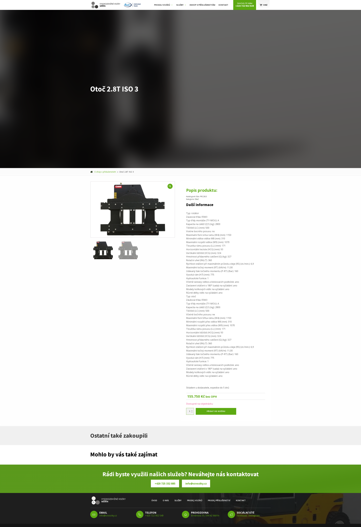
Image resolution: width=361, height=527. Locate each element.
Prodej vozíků (162, 5)
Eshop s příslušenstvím (202, 5)
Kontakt (223, 5)
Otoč (197, 199)
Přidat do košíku (216, 411)
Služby (179, 5)
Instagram (254, 515)
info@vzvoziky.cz (196, 483)
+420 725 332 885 (165, 483)
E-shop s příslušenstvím (105, 171)
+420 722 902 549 (154, 515)
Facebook (242, 515)
